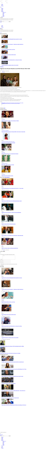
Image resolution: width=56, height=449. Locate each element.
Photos (13, 141)
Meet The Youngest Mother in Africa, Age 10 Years (8, 49)
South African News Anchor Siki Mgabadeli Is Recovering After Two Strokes (12, 277)
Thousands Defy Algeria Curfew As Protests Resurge (8, 383)
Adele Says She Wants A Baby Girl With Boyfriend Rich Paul (10, 248)
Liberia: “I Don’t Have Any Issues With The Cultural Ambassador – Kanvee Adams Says (13, 390)
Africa (2, 9)
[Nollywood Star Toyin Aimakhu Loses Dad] (29, 169)
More (2, 11)
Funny (3, 444)
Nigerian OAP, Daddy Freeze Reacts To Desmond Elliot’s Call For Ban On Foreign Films (13, 131)
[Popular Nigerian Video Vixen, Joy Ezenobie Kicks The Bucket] (29, 147)
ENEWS (2, 8)
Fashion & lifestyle (11, 141)
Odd (3, 14)
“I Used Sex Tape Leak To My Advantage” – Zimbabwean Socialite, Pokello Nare (12, 44)
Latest (2, 25)
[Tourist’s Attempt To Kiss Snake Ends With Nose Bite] (29, 52)
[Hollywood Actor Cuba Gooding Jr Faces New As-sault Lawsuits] (29, 394)
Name (1, 260)
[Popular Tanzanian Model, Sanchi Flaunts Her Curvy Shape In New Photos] (29, 57)
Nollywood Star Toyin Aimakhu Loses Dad (7, 175)
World (3, 441)
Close (0, 435)
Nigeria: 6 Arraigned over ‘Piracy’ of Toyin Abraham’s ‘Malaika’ (10, 120)
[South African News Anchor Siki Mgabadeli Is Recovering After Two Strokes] (29, 36)
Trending (2, 27)
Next (2, 66)
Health (3, 15)
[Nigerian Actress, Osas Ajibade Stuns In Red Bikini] (29, 136)
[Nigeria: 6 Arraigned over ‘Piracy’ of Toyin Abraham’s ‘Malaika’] (29, 114)
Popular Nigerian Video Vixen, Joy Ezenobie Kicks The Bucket (10, 153)
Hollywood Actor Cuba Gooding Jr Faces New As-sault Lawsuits (10, 397)
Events (3, 13)
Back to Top (1, 434)
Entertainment (3, 119)
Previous (1, 66)
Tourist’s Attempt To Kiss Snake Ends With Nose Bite (9, 54)
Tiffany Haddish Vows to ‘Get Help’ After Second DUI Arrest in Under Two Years (12, 376)
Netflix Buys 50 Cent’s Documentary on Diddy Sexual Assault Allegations (11, 212)
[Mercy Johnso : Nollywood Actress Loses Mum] (29, 158)
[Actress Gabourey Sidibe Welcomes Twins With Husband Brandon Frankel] (29, 194)
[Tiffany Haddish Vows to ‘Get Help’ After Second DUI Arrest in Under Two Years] (29, 372)
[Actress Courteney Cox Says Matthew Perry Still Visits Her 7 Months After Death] (29, 230)
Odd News (6, 163)
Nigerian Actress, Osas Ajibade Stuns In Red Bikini (8, 142)
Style (2, 10)
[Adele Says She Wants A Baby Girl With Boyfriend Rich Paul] (29, 241)
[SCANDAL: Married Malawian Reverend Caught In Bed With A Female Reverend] (29, 358)
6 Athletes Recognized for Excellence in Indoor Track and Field (10, 337)
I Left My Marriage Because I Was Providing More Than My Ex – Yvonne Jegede (12, 188)
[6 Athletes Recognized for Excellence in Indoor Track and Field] (29, 62)
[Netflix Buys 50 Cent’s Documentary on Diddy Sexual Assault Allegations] (29, 207)
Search (9, 21)
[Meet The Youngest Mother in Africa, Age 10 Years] (29, 47)
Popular (2, 198)
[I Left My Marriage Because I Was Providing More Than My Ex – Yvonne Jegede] (29, 181)
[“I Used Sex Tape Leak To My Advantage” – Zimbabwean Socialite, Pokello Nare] (29, 41)
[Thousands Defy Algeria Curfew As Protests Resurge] (29, 380)
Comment (1, 259)
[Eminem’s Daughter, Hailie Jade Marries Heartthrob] (29, 218)
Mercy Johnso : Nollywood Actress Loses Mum (8, 164)
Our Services (3, 16)
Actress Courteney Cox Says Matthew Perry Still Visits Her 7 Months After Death (12, 235)
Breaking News (4, 12)
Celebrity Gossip (4, 130)
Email (1, 261)
